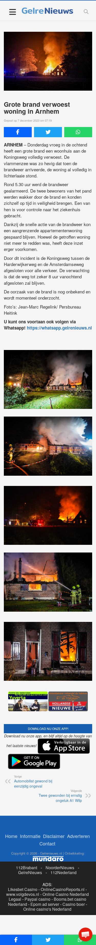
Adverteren (78, 836)
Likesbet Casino (22, 889)
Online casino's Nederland (47, 909)
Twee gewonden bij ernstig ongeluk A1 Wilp (60, 796)
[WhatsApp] (78, 132)
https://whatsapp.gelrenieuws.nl (59, 328)
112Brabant (26, 867)
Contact (47, 843)
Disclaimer (54, 836)
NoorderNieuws (60, 867)
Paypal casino (37, 899)
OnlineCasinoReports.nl (62, 889)
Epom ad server (44, 904)
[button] (85, 934)
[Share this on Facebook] (18, 132)
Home (11, 836)
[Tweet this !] (48, 132)
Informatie (30, 836)
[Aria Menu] (12, 11)
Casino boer (73, 904)
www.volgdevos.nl (22, 894)
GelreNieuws (30, 872)
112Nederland (63, 872)
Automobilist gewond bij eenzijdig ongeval (33, 781)
